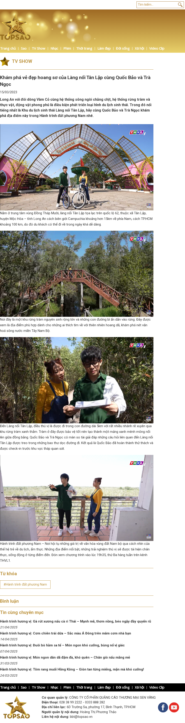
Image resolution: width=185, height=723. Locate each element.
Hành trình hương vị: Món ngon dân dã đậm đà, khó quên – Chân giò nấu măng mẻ (65, 657)
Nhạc (54, 48)
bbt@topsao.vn (81, 717)
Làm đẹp (104, 48)
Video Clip (156, 48)
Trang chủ (8, 48)
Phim (67, 48)
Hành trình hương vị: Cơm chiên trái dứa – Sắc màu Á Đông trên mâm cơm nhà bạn (65, 633)
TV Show (38, 48)
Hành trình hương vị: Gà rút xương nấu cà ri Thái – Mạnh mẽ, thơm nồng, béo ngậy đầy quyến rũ (75, 621)
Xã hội (139, 48)
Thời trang (84, 48)
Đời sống (123, 48)
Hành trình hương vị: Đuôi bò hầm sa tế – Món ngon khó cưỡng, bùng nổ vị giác (62, 645)
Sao (24, 48)
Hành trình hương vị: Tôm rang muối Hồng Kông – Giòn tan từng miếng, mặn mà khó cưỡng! (72, 669)
